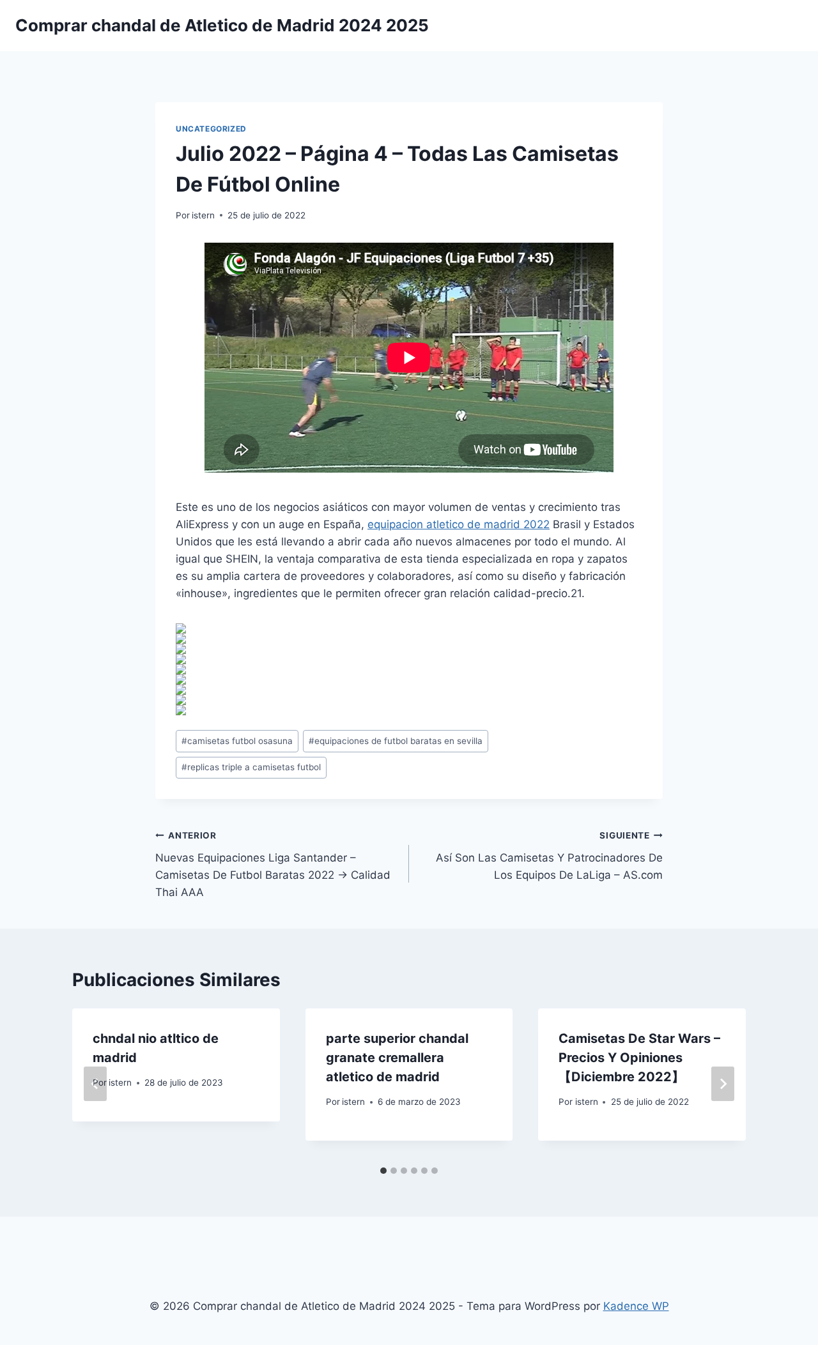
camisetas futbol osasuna (237, 741)
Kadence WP (636, 1306)
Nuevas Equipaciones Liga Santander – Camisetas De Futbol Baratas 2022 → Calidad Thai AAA (272, 864)
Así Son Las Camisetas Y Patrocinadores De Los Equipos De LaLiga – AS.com (549, 855)
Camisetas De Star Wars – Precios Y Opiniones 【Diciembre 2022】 (639, 1057)
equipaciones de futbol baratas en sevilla (395, 741)
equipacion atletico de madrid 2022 (458, 524)
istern (203, 215)
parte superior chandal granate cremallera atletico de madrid (397, 1057)
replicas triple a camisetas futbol (251, 767)
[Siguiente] (722, 1084)
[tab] (383, 1170)
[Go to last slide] (95, 1084)
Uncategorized (211, 128)
